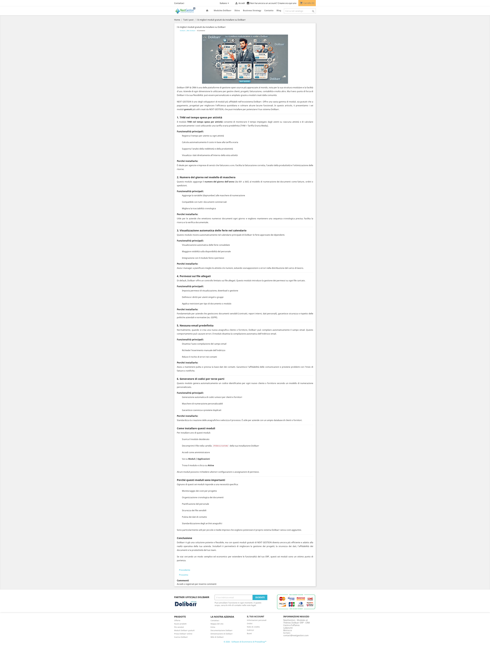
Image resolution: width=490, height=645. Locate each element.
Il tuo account (255, 616)
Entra (213, 627)
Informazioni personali (256, 620)
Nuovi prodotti (180, 624)
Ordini (249, 623)
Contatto (268, 10)
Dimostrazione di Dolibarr (222, 633)
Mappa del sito (217, 624)
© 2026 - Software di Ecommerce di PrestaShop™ (245, 641)
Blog (279, 10)
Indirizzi (250, 630)
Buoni (249, 633)
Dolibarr (183, 31)
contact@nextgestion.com (296, 635)
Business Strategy (252, 10)
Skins (237, 10)
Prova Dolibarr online (183, 633)
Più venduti (179, 627)
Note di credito (253, 627)
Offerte (177, 620)
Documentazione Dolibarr (221, 630)
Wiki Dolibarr (191, 31)
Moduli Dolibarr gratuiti (184, 630)
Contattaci (179, 3)
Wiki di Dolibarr (217, 637)
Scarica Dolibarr (181, 637)
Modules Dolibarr (222, 10)
